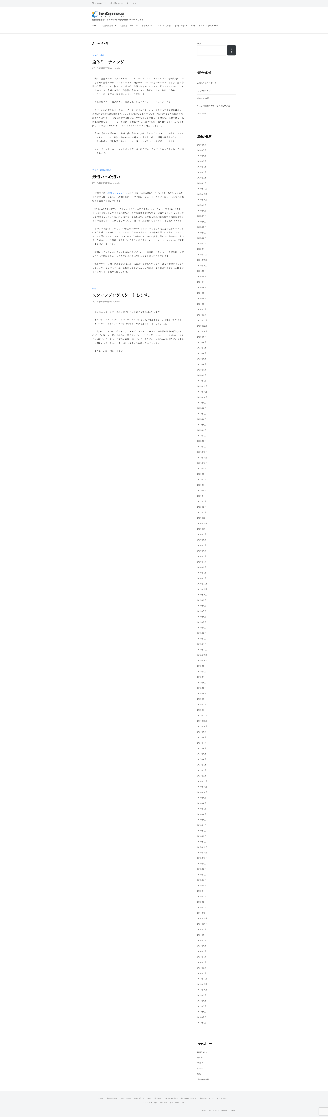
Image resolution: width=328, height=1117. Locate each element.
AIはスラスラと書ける (206, 83)
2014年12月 (202, 913)
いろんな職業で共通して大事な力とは (213, 106)
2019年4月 (201, 627)
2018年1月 (201, 710)
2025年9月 (201, 205)
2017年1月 (201, 776)
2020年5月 (201, 556)
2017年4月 (201, 759)
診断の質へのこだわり (143, 1098)
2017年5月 (201, 754)
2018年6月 (201, 682)
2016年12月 (202, 781)
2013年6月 (201, 1012)
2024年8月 (201, 276)
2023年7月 (201, 348)
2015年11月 (202, 852)
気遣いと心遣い (106, 177)
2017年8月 (201, 737)
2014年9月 (201, 929)
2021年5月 (201, 490)
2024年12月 (202, 254)
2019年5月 (201, 622)
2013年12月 (202, 979)
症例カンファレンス (117, 193)
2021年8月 (201, 474)
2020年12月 (202, 518)
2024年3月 (201, 304)
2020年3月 (201, 567)
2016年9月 (201, 798)
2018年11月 (202, 655)
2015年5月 (201, 885)
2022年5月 (201, 425)
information (202, 1052)
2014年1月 (201, 973)
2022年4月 (201, 430)
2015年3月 (201, 896)
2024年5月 (201, 293)
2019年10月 (202, 595)
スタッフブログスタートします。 (122, 295)
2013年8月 (201, 1001)
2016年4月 (201, 825)
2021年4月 (201, 496)
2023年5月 (201, 359)
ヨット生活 (202, 113)
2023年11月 (202, 326)
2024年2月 (201, 309)
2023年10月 (202, 331)
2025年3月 (201, 238)
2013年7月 (201, 1006)
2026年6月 (201, 156)
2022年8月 (201, 408)
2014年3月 (201, 962)
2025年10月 (202, 200)
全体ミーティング (108, 62)
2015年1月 (201, 907)
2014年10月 (202, 924)
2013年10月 (202, 990)
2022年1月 (201, 446)
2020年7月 (201, 545)
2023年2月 (201, 375)
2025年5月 (201, 227)
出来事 (200, 1068)
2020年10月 (202, 529)
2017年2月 (201, 770)
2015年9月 (201, 863)
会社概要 (145, 25)
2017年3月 (201, 765)
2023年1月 (201, 381)
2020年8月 (201, 540)
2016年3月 (201, 831)
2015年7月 (201, 874)
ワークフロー (125, 1098)
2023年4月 (201, 364)
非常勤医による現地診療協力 (166, 1098)
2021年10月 (202, 463)
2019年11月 (202, 589)
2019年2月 (201, 638)
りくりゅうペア (204, 91)
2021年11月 (202, 457)
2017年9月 (201, 732)
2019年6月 (201, 617)
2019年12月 (202, 584)
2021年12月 (202, 452)
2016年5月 (201, 820)
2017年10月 (202, 726)
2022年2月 (201, 441)
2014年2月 (201, 968)
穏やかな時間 (203, 98)
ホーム (95, 25)
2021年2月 (201, 507)
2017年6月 (201, 748)
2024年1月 (201, 315)
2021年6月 (201, 485)
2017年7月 (201, 743)
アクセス (132, 3)
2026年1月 (201, 183)
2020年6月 (201, 551)
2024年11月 (202, 260)
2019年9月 (201, 600)
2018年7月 (201, 677)
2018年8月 (201, 671)
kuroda (116, 68)
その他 (200, 1057)
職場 (102, 55)
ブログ (95, 55)
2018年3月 (201, 699)
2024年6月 (201, 287)
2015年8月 (201, 869)
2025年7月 (201, 216)
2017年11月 (202, 721)
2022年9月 (201, 402)
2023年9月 (201, 337)
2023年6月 (201, 353)
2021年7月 (201, 479)
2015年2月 (201, 902)
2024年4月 (201, 298)
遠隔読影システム (127, 25)
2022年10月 (202, 397)
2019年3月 (201, 633)
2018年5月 (201, 688)
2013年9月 (201, 995)
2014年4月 (201, 957)
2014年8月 (201, 935)
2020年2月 (201, 573)
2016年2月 (201, 836)
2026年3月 (201, 172)
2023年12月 (202, 320)
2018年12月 (202, 649)
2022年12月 (202, 386)
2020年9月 (201, 534)
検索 (199, 43)
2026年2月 (201, 178)
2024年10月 (202, 265)
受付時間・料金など (189, 1098)
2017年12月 (202, 715)
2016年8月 (201, 803)
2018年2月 (201, 704)
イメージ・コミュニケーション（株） (220, 1110)
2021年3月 (201, 501)
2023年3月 (201, 370)
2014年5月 (201, 951)
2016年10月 (202, 792)
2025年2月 (201, 243)
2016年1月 (201, 842)
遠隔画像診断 (107, 25)
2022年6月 (201, 419)
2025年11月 (202, 194)
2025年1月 (201, 249)
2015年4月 (201, 891)
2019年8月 (201, 606)
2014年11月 (202, 918)
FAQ (193, 25)
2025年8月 (201, 211)
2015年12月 (202, 847)
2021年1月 (201, 512)
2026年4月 (201, 167)
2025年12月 (202, 189)
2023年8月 (201, 342)
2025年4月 (201, 232)
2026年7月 (201, 150)
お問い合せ (179, 25)
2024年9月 (201, 271)
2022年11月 (202, 392)
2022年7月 (201, 414)
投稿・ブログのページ (208, 25)
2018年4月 (201, 693)
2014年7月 (201, 940)
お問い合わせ (118, 3)
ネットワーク (222, 1098)
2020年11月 (202, 523)
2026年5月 (201, 161)
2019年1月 (201, 644)
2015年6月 (201, 880)
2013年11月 (202, 984)
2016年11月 (202, 787)
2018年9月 (201, 666)
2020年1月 (201, 578)
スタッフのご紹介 (163, 25)
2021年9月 (201, 468)
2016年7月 (201, 809)
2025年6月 (201, 221)
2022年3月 (201, 435)
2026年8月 (201, 145)
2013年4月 (201, 1023)
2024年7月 (201, 282)
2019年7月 (201, 611)
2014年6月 (201, 946)
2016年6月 (201, 814)
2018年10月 (202, 660)
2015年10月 (202, 858)
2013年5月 (201, 1017)
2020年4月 (201, 562)
